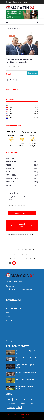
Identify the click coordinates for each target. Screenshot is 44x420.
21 (30, 254)
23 (10, 259)
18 (18, 254)
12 (22, 250)
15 (34, 250)
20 (26, 254)
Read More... (32, 73)
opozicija (11, 407)
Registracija (17, 2)
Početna (8, 28)
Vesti (14, 28)
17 (14, 254)
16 (10, 254)
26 (22, 259)
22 (34, 254)
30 (10, 263)
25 (18, 259)
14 (30, 250)
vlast (18, 407)
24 (14, 259)
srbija (9, 399)
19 (22, 254)
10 (14, 250)
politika (17, 399)
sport (25, 399)
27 (26, 259)
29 (34, 259)
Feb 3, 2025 (12, 66)
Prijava (8, 2)
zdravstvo (22, 403)
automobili (11, 403)
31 (14, 263)
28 (30, 259)
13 (26, 250)
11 (18, 250)
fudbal (33, 399)
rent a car (31, 403)
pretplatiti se (22, 213)
